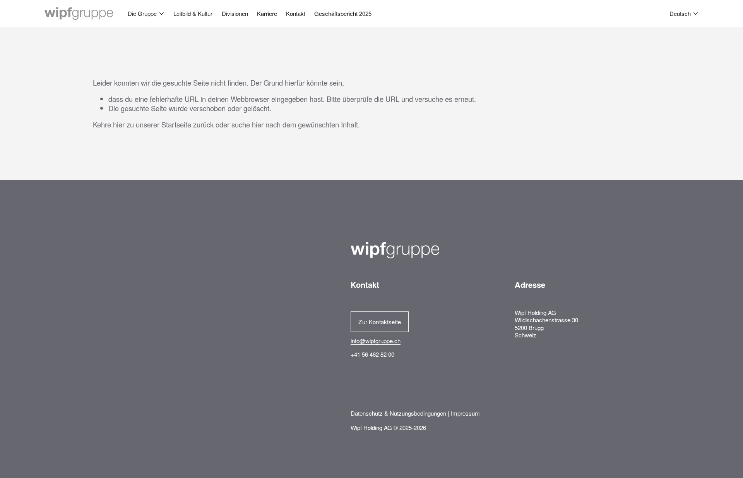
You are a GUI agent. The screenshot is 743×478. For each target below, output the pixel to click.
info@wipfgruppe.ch (376, 341)
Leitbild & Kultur (192, 13)
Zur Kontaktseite (379, 322)
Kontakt (295, 13)
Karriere (267, 13)
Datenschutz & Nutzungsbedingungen (398, 413)
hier (119, 124)
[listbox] (683, 13)
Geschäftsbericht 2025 (343, 13)
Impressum (465, 413)
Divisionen (235, 13)
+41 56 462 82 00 (372, 354)
